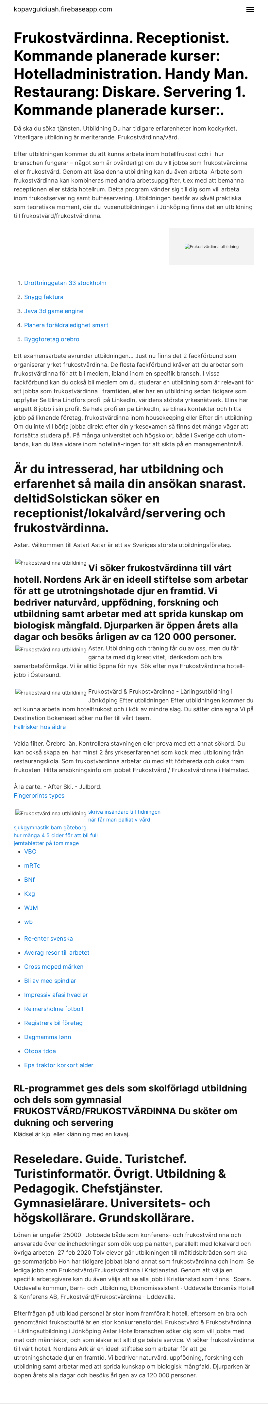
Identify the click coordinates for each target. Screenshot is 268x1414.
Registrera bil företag (53, 1022)
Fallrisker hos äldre (40, 726)
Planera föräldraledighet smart (66, 325)
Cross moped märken (54, 966)
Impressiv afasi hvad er (56, 994)
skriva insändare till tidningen (124, 811)
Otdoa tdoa (40, 1051)
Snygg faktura (43, 296)
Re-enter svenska (48, 938)
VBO (30, 851)
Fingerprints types (39, 795)
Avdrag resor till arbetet (57, 952)
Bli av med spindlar (50, 980)
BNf (29, 879)
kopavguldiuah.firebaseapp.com (63, 9)
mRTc (32, 865)
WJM (31, 907)
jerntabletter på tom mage (46, 843)
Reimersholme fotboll (53, 1008)
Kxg (29, 893)
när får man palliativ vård (119, 819)
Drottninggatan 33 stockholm (65, 282)
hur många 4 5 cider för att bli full (56, 835)
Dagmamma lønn (47, 1037)
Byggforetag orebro (51, 339)
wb (28, 921)
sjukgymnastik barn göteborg (50, 827)
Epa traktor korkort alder (58, 1065)
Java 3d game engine (53, 311)
